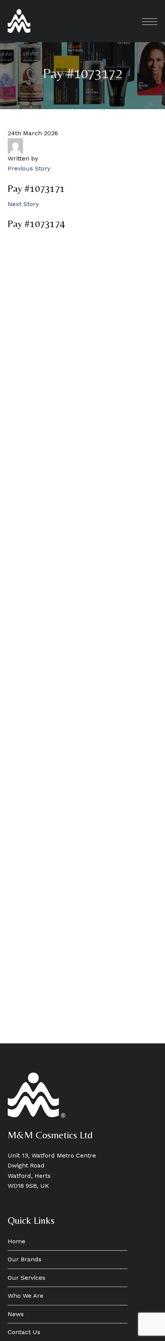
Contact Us (24, 1332)
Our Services (26, 1277)
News (16, 1314)
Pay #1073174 (36, 223)
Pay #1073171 (36, 188)
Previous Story (29, 168)
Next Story (23, 204)
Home (16, 1241)
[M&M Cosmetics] (19, 21)
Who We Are (25, 1295)
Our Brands (24, 1259)
